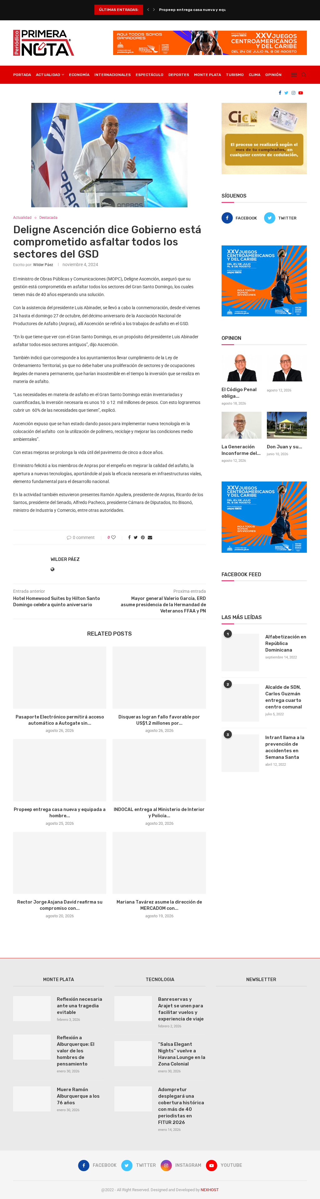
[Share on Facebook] (129, 537)
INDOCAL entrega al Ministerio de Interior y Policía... (208, 10)
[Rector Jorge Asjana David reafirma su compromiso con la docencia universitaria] (59, 863)
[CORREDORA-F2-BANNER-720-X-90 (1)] (210, 33)
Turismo (235, 75)
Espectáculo (149, 75)
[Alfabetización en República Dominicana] (240, 652)
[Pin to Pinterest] (143, 537)
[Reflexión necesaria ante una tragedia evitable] (32, 1008)
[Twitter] (286, 93)
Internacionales (112, 75)
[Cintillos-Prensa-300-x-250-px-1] (264, 105)
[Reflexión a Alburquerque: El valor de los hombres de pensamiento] (32, 1047)
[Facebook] (280, 93)
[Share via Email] (150, 537)
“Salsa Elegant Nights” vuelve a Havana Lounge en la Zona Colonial (181, 1054)
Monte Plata (207, 75)
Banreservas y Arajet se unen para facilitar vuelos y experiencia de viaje (181, 1009)
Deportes (178, 75)
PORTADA (22, 75)
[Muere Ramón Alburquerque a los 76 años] (32, 1098)
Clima (254, 75)
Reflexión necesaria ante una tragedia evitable (79, 1005)
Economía (79, 75)
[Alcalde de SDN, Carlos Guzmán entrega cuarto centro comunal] (240, 703)
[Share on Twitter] (136, 537)
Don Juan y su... (284, 447)
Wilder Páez (43, 265)
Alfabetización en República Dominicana (285, 643)
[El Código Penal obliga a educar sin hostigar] (242, 368)
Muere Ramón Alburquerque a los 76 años (78, 1096)
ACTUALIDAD (48, 75)
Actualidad (22, 217)
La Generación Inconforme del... (241, 450)
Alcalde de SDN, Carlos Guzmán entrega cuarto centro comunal (283, 697)
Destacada (48, 217)
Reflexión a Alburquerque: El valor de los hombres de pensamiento (75, 1051)
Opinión (273, 75)
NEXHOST (210, 1189)
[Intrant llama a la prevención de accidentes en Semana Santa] (240, 753)
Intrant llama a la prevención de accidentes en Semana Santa (284, 747)
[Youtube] (300, 93)
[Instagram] (293, 93)
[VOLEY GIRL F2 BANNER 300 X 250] (264, 247)
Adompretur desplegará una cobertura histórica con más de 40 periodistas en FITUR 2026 (181, 1106)
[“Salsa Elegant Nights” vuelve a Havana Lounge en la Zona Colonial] (133, 1053)
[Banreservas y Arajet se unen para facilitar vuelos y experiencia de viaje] (133, 1008)
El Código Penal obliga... (239, 393)
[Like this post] (117, 537)
